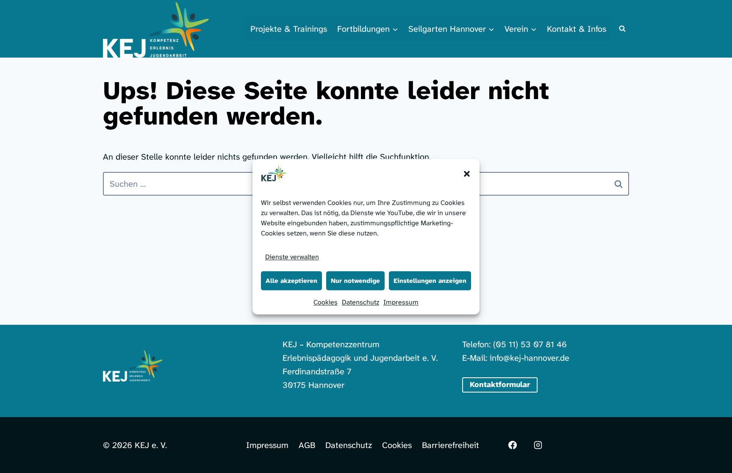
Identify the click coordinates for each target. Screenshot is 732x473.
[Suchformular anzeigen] (622, 29)
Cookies (325, 301)
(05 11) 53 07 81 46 (530, 344)
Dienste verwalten (292, 256)
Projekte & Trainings (288, 28)
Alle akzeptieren (291, 281)
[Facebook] (512, 445)
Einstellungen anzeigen (430, 281)
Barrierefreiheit (450, 445)
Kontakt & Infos (576, 28)
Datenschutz (360, 301)
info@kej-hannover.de (529, 357)
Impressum (401, 301)
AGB (307, 445)
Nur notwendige (355, 281)
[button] (467, 173)
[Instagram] (538, 445)
